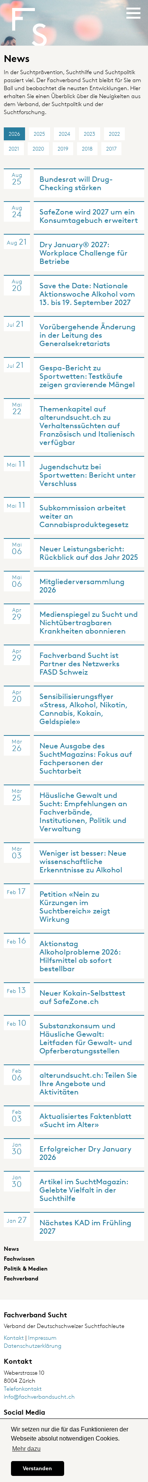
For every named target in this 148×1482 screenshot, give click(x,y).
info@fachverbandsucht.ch (39, 1396)
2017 (111, 148)
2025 (39, 133)
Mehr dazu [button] (26, 1448)
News (11, 1248)
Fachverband (21, 1278)
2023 (89, 133)
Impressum (42, 1337)
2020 (38, 148)
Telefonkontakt (23, 1388)
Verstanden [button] (37, 1468)
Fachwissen (19, 1258)
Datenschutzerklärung (32, 1345)
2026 (14, 133)
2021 (14, 148)
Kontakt (14, 1337)
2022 (114, 133)
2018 (87, 148)
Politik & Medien (25, 1268)
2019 (63, 148)
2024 (64, 133)
